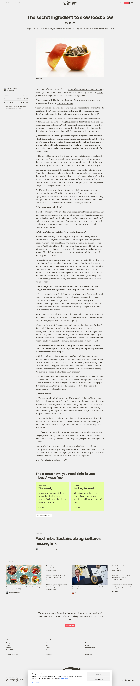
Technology (54, 549)
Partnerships (49, 652)
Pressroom (49, 654)
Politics (8, 645)
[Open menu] (132, 3)
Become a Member (90, 647)
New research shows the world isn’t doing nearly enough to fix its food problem (122, 587)
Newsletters (88, 643)
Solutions (8, 647)
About (47, 643)
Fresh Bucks (79, 379)
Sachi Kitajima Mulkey (117, 580)
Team (47, 645)
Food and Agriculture (12, 654)
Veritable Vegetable (76, 95)
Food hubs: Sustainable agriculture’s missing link (68, 541)
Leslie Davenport (116, 570)
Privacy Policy (16, 681)
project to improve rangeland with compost (81, 136)
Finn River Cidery (65, 103)
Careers (48, 649)
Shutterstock (39, 78)
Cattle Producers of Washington (72, 294)
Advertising (88, 649)
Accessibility (88, 654)
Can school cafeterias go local (53, 460)
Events (87, 645)
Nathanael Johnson (12, 88)
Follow (120, 2)
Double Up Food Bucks (61, 379)
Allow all (98, 674)
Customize (98, 679)
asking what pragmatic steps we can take (85, 89)
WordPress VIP (19, 679)
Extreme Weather (10, 652)
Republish (88, 652)
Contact (48, 647)
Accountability (10, 649)
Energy (8, 643)
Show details (36, 682)
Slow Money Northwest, (84, 100)
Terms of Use (9, 681)
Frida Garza (115, 591)
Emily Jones (78, 592)
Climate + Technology (22, 98)
